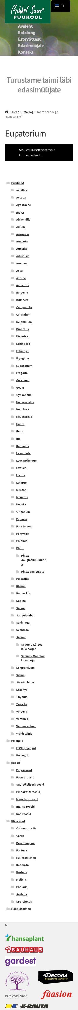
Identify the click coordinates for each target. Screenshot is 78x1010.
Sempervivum (25, 668)
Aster (19, 271)
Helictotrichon (26, 858)
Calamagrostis (26, 828)
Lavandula (23, 453)
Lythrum (22, 482)
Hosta (20, 424)
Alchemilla (23, 219)
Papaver (21, 519)
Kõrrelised (18, 821)
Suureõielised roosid (30, 784)
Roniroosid (23, 814)
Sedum (21, 637)
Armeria (21, 249)
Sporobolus (24, 902)
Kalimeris (22, 446)
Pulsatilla (22, 579)
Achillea (21, 190)
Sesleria (21, 894)
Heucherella (24, 417)
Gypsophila (24, 395)
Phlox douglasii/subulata (33, 560)
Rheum (21, 586)
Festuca (21, 850)
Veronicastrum (26, 726)
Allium (20, 227)
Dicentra (22, 336)
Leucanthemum (26, 460)
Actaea (21, 197)
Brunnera (22, 300)
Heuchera (22, 409)
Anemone (22, 234)
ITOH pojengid (26, 748)
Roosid (16, 763)
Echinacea (23, 344)
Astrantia (22, 285)
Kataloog (27, 32)
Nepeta (21, 504)
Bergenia (22, 292)
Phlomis (21, 541)
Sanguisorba (25, 615)
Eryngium (22, 358)
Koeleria (21, 872)
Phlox (20, 548)
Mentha (21, 490)
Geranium (22, 380)
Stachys (21, 690)
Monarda (22, 497)
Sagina (21, 601)
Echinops (22, 351)
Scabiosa (22, 630)
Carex (20, 836)
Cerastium (23, 314)
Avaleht (25, 26)
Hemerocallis (25, 402)
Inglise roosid (25, 806)
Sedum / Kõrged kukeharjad (31, 647)
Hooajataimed (21, 909)
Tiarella (21, 704)
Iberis (20, 431)
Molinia (21, 879)
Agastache (23, 205)
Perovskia (22, 534)
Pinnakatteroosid (28, 792)
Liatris (20, 475)
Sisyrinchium (25, 682)
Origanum (23, 512)
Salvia (20, 608)
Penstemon (24, 526)
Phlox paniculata (32, 571)
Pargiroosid (24, 770)
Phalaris (22, 887)
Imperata (22, 865)
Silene (20, 675)
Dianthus (22, 329)
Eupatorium (24, 366)
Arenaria (22, 241)
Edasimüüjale (31, 45)
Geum (20, 387)
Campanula (24, 307)
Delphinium (24, 322)
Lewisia (21, 468)
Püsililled (17, 183)
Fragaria (22, 373)
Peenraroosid (25, 777)
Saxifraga (23, 622)
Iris (18, 439)
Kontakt (25, 52)
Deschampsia (25, 843)
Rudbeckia (23, 593)
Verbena (21, 711)
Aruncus (21, 263)
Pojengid (17, 741)
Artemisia (22, 256)
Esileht (14, 112)
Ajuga (20, 212)
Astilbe (21, 278)
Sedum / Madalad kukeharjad (33, 658)
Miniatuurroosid (27, 799)
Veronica (22, 719)
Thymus (21, 697)
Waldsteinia (24, 733)
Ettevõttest (29, 39)
